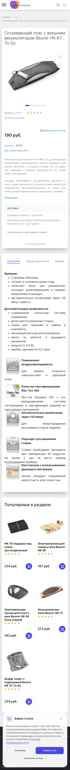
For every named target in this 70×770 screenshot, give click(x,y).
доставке (30, 232)
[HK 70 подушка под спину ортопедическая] (18, 526)
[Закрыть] (61, 718)
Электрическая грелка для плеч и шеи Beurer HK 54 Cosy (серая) (16, 614)
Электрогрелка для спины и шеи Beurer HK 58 (51, 547)
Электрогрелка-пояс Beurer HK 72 (50, 611)
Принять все (49, 750)
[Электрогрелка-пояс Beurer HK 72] (51, 592)
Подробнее (10, 197)
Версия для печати (55, 130)
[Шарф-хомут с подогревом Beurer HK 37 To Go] (18, 662)
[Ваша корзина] (64, 5)
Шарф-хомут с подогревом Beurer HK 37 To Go (17, 682)
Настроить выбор (33, 758)
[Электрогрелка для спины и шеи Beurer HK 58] (51, 526)
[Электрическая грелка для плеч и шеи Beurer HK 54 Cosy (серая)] (18, 592)
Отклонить (20, 750)
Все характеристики (16, 150)
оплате (43, 232)
